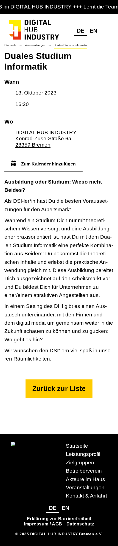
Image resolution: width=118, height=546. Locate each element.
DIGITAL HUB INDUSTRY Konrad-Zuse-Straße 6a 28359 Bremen (46, 139)
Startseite (77, 446)
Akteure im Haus (85, 479)
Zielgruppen (80, 462)
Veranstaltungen (85, 487)
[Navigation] (106, 31)
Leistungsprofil (83, 454)
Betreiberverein (84, 471)
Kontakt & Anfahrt (86, 496)
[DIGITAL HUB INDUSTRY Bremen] (34, 40)
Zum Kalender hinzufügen (48, 164)
